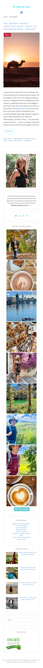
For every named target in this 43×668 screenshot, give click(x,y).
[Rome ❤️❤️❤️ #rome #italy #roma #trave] (21, 368)
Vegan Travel (7, 139)
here (27, 205)
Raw (21, 535)
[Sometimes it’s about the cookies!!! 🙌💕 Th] (21, 337)
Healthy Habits (21, 529)
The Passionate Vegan (21, 7)
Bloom (33, 662)
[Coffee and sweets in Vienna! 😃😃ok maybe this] (21, 275)
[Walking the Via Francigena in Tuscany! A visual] (21, 460)
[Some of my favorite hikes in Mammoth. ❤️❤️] (21, 398)
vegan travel (17, 141)
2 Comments (28, 141)
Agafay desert (21, 109)
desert (21, 139)
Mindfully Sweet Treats (21, 533)
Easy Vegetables (21, 528)
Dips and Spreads (21, 525)
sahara (33, 139)
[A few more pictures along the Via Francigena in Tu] (21, 429)
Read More (8, 131)
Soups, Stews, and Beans (21, 537)
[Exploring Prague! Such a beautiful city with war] (21, 306)
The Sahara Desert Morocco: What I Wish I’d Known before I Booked (20, 26)
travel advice (7, 141)
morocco (27, 139)
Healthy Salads (21, 531)
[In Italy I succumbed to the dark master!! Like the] (21, 491)
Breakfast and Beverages (21, 524)
